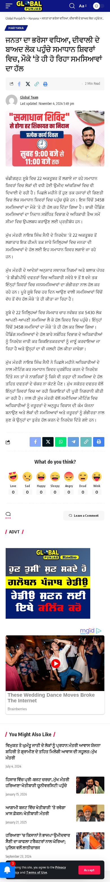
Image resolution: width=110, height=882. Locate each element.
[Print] (45, 83)
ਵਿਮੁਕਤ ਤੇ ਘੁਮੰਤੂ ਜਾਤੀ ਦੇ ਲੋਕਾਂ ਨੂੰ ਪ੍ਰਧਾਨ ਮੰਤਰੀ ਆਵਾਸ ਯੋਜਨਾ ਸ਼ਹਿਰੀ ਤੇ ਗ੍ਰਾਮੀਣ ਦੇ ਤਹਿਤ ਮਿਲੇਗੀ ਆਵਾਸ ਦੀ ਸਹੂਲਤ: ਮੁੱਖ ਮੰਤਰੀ (53, 751)
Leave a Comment (86, 515)
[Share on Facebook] (19, 83)
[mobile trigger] (10, 6)
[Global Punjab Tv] (29, 6)
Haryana (16, 28)
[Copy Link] (37, 83)
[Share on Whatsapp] (60, 442)
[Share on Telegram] (73, 442)
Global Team (29, 97)
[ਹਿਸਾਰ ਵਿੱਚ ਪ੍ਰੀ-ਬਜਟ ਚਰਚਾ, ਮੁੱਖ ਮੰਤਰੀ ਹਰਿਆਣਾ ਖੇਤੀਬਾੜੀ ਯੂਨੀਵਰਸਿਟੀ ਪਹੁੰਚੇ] (90, 785)
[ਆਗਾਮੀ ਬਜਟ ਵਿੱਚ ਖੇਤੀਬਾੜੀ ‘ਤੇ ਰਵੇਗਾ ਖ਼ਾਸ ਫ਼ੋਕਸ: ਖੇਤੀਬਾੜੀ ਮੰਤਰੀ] (90, 813)
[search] (72, 5)
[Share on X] (28, 83)
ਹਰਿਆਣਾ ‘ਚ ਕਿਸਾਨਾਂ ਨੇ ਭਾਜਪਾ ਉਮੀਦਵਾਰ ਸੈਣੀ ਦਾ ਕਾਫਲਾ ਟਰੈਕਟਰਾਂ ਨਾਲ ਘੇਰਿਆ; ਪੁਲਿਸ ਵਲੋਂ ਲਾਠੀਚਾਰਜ (38, 841)
